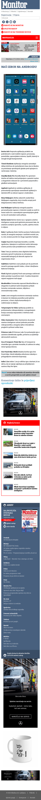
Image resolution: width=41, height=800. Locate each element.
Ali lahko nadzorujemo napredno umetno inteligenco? (17, 549)
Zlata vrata (7, 632)
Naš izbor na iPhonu (10, 646)
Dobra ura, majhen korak (12, 565)
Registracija (6, 15)
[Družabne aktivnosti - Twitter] (7, 21)
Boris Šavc (28, 59)
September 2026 (9, 517)
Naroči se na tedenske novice (17, 32)
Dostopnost (22, 798)
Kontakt (30, 11)
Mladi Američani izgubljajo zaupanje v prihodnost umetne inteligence (25, 489)
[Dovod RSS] (14, 21)
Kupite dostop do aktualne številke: (18, 653)
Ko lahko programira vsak (12, 573)
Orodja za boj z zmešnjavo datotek (14, 630)
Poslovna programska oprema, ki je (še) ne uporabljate (17, 594)
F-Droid (6, 638)
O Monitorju (5, 11)
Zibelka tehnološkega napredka (14, 609)
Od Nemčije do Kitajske (11, 540)
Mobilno (35, 57)
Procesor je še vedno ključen (13, 615)
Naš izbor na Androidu (11, 643)
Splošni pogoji (10, 798)
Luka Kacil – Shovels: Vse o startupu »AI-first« (18, 559)
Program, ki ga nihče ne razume (14, 576)
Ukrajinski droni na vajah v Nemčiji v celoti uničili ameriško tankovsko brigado (25, 445)
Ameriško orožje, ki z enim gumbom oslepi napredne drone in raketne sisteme (24, 433)
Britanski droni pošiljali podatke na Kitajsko (23, 466)
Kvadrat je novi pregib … (11, 621)
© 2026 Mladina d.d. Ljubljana (16, 793)
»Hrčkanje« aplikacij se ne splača (14, 588)
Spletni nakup (10, 29)
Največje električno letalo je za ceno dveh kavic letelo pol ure (25, 456)
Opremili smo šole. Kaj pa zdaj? (14, 590)
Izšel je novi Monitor (10, 571)
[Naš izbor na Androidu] (20, 109)
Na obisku (7, 582)
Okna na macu (8, 627)
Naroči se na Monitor (13, 25)
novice (16, 429)
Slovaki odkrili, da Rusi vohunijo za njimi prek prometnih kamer (23, 477)
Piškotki (13, 11)
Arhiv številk (10, 526)
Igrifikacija (7, 641)
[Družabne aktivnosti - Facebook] (3, 21)
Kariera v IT (7, 601)
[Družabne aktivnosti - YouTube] (10, 21)
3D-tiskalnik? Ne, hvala (11, 546)
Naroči (4, 372)
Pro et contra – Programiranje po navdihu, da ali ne (20, 553)
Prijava (16, 15)
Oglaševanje (22, 11)
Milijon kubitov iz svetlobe (12, 603)
